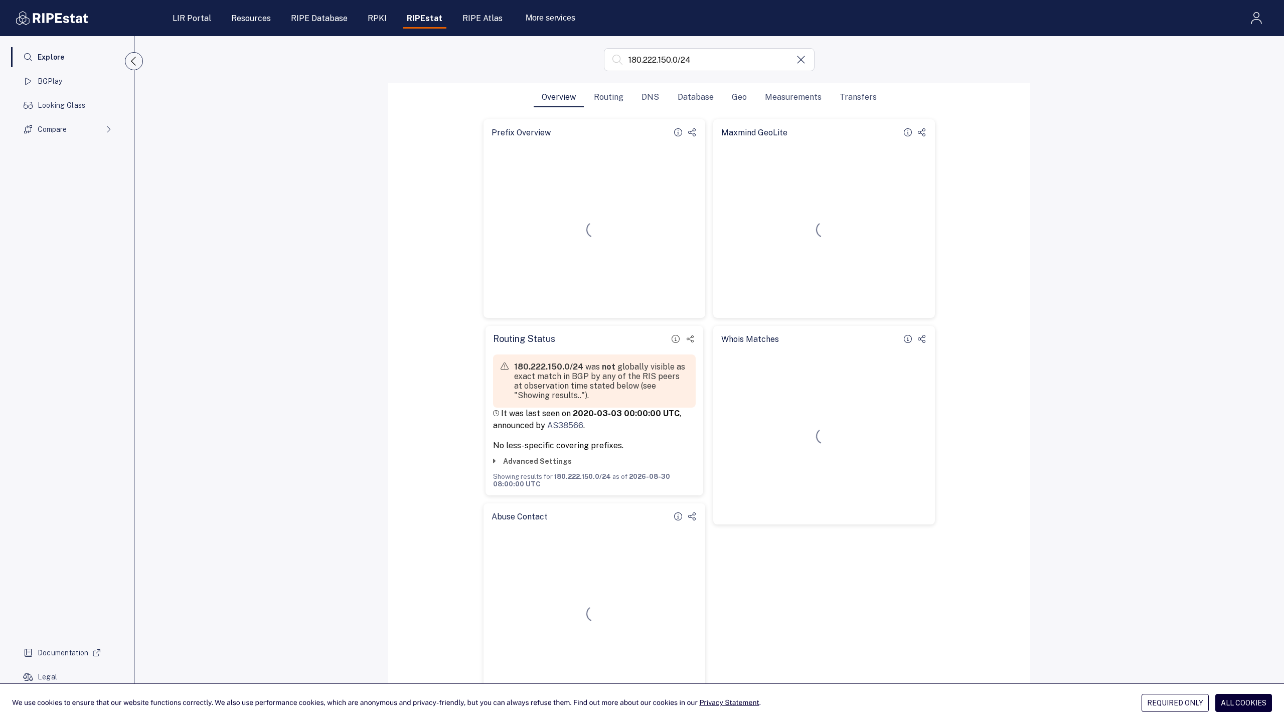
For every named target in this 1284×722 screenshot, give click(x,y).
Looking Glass (62, 105)
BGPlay (50, 81)
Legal (47, 677)
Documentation (63, 653)
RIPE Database (319, 18)
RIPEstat (424, 18)
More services (550, 18)
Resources (251, 18)
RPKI (377, 18)
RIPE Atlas (482, 18)
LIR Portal (192, 18)
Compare (52, 129)
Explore (51, 57)
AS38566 (565, 425)
